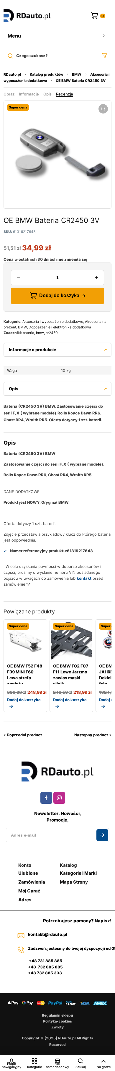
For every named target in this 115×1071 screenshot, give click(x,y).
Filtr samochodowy (57, 1065)
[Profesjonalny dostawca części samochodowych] (27, 16)
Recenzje (64, 94)
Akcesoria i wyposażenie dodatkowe (52, 321)
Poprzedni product (24, 735)
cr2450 (52, 332)
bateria (28, 332)
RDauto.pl (12, 74)
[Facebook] (46, 798)
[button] (103, 109)
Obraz (9, 94)
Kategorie (34, 1067)
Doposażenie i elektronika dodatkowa (60, 327)
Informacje (29, 94)
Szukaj (80, 1067)
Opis (47, 94)
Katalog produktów (46, 74)
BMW (76, 74)
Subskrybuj (102, 835)
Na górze (104, 1067)
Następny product (91, 735)
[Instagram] (59, 798)
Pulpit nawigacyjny (11, 1065)
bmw (40, 332)
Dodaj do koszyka (59, 295)
